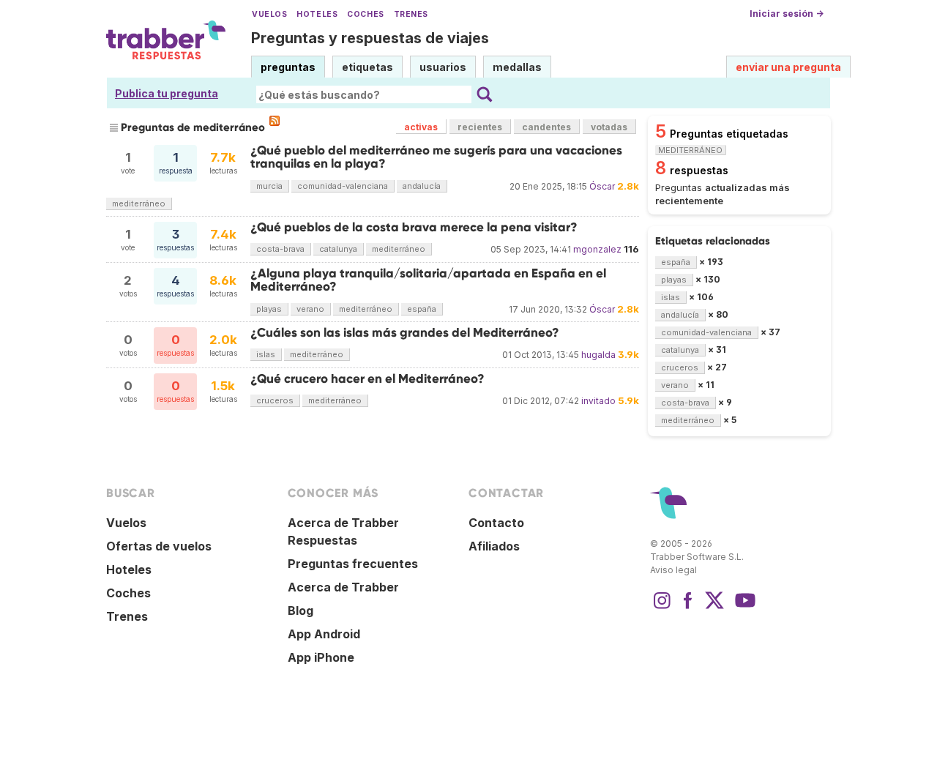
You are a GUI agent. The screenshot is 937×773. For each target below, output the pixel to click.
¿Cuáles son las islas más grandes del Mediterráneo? (404, 332)
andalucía (422, 186)
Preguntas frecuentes (353, 563)
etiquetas (367, 67)
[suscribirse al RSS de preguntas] (274, 121)
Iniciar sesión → (787, 13)
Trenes (411, 14)
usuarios (442, 67)
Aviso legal (673, 569)
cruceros (275, 400)
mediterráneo (138, 203)
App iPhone (321, 657)
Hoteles (316, 14)
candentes (546, 127)
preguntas (288, 67)
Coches (365, 14)
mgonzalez (597, 249)
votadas (609, 127)
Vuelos (269, 14)
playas (269, 309)
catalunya (338, 249)
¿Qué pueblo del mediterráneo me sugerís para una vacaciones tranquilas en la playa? (436, 157)
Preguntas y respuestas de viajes (370, 38)
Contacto (496, 522)
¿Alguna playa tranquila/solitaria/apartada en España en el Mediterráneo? (428, 280)
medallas (517, 67)
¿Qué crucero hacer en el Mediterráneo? (367, 378)
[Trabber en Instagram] (661, 607)
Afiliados (494, 546)
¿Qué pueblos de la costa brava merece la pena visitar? (414, 227)
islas (265, 354)
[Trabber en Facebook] (688, 607)
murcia (269, 186)
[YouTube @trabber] (743, 607)
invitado (598, 400)
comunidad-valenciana (342, 186)
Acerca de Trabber (343, 587)
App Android (324, 634)
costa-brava (280, 249)
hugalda (598, 354)
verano (310, 309)
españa (421, 309)
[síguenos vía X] (714, 607)
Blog (300, 610)
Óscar (602, 186)
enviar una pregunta (788, 67)
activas (421, 127)
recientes (480, 127)
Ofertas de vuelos (159, 546)
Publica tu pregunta (166, 93)
